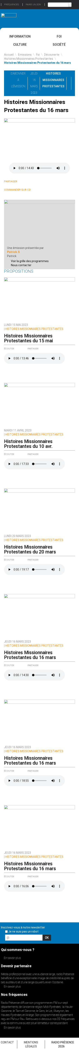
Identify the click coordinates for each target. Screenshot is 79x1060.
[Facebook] (33, 181)
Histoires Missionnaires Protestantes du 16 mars (30, 655)
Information (20, 36)
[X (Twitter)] (28, 181)
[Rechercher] (70, 4)
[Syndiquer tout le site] (75, 939)
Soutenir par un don (64, 997)
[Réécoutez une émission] (70, 18)
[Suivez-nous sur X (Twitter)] (60, 939)
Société (59, 44)
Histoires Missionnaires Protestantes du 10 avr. (28, 444)
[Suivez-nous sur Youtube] (67, 939)
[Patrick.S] (39, 222)
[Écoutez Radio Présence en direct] (34, 18)
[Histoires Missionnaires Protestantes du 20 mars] (39, 510)
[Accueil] (8, 16)
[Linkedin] (23, 181)
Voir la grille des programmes (30, 261)
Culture (20, 44)
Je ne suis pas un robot (23, 931)
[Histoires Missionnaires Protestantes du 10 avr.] (39, 404)
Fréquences (11, 4)
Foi (59, 36)
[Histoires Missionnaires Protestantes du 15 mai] (39, 299)
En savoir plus (12, 958)
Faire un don (33, 4)
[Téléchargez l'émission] (76, 73)
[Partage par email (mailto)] (37, 181)
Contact (7, 1042)
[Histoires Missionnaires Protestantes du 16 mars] (39, 615)
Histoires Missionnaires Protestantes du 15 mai (28, 338)
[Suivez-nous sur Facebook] (53, 939)
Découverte (51, 54)
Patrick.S (13, 252)
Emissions (25, 54)
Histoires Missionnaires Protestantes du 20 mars (30, 549)
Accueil (9, 54)
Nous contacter (21, 265)
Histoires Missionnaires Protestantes (28, 58)
